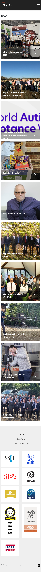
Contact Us (21, 434)
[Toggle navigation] (38, 5)
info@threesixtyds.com (20, 443)
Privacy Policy (20, 439)
